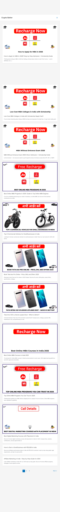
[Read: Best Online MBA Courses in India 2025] (30, 338)
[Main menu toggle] (57, 17)
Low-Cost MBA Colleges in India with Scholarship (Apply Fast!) (23, 116)
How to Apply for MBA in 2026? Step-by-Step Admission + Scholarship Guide (28, 56)
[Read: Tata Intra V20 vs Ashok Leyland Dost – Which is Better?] (30, 297)
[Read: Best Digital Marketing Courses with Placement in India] (30, 419)
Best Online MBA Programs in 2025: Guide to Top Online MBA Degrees (26, 193)
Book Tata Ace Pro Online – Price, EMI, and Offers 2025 (21, 274)
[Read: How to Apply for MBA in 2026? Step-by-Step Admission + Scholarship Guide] (30, 39)
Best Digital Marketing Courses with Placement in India (21, 436)
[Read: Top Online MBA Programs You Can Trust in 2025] (30, 378)
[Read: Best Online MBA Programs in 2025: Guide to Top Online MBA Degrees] (30, 176)
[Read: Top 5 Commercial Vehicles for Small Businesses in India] (30, 217)
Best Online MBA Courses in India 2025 (16, 355)
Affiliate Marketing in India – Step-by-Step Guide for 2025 (22, 459)
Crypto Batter (7, 18)
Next (55, 470)
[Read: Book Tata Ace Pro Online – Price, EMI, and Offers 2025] (30, 257)
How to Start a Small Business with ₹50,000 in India (20, 447)
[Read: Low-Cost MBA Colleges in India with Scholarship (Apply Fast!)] (30, 99)
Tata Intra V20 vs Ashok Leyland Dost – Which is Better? (21, 315)
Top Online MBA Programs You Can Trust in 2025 (19, 395)
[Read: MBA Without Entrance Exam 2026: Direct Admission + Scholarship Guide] (30, 137)
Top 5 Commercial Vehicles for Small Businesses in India (21, 234)
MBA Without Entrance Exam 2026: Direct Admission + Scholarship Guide (27, 155)
